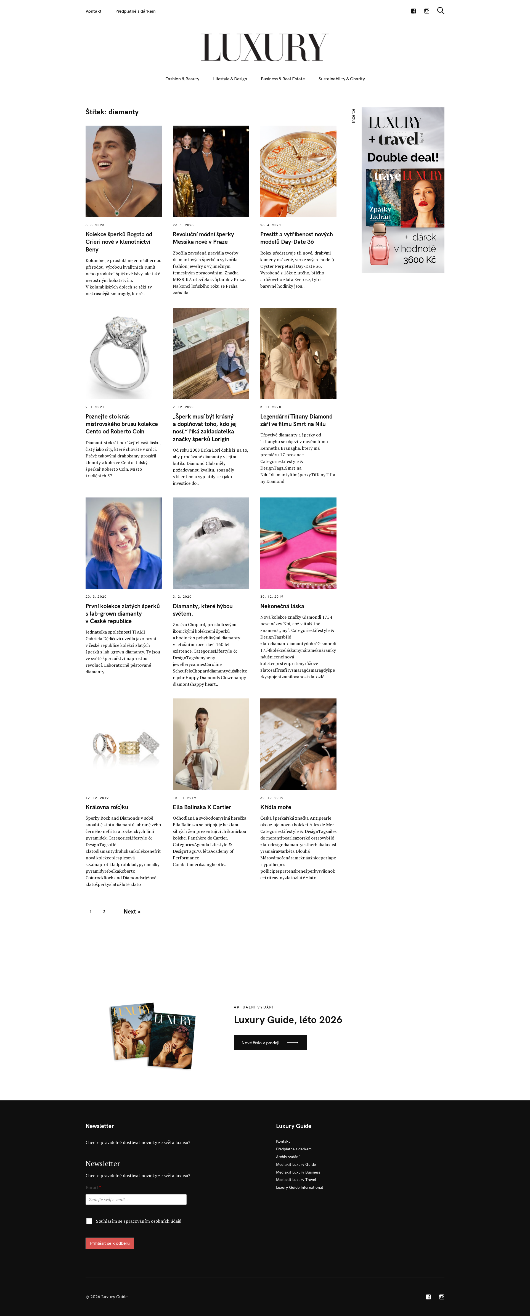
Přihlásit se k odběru (110, 1243)
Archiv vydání (288, 1156)
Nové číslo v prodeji (260, 1042)
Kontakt (94, 11)
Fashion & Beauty (182, 78)
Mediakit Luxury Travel (296, 1179)
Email (93, 1187)
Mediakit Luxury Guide (296, 1164)
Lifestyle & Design (230, 78)
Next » (132, 911)
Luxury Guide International (299, 1187)
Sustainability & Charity (342, 78)
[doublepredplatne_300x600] (403, 190)
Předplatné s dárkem (135, 11)
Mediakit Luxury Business (298, 1172)
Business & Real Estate (283, 78)
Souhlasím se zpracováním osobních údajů (138, 1221)
